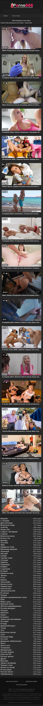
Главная (5, 15)
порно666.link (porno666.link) (27, 689)
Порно (14, 691)
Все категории (16, 15)
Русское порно (21, 684)
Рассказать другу (12, 681)
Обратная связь (31, 681)
